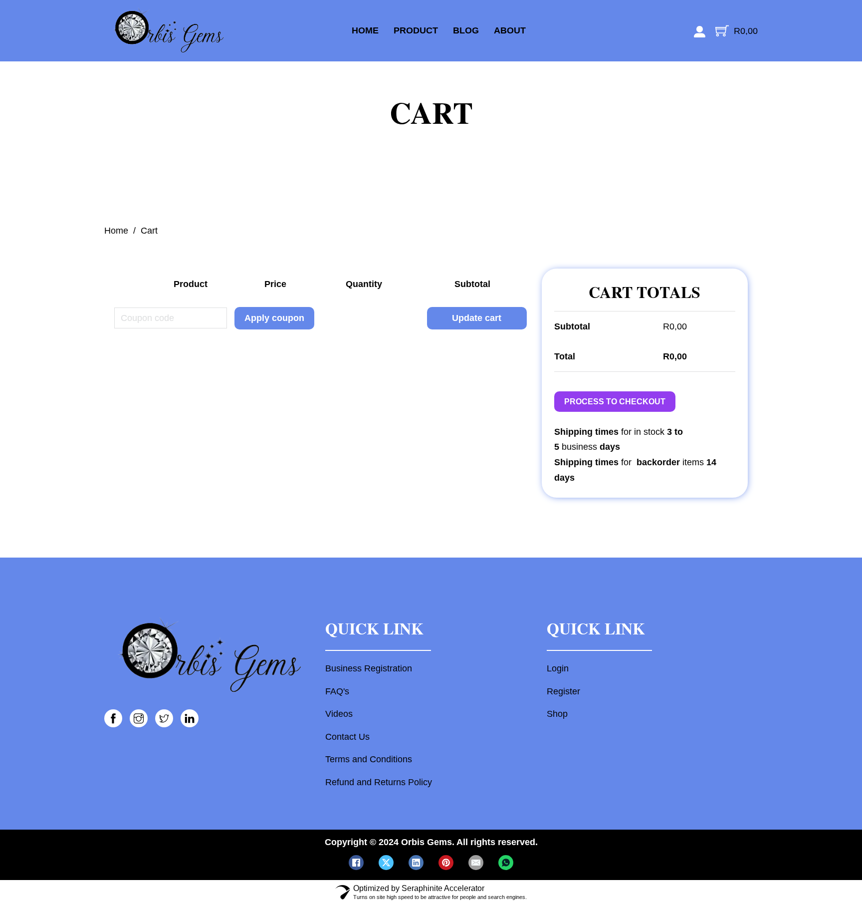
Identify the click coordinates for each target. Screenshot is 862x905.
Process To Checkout (614, 401)
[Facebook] (356, 862)
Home (365, 30)
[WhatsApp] (505, 862)
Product (416, 30)
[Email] (475, 862)
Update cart (476, 318)
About (510, 30)
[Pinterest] (445, 862)
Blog (466, 30)
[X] (386, 862)
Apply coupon (274, 318)
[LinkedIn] (416, 862)
